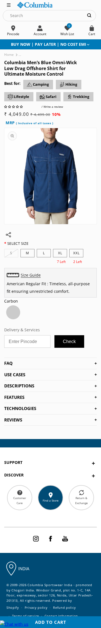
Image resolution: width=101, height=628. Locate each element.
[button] (14, 107)
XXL (76, 253)
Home (9, 54)
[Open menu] (9, 4)
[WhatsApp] (14, 624)
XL (60, 253)
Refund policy (64, 607)
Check (69, 341)
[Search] (89, 15)
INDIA (23, 568)
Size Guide (31, 275)
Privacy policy (36, 607)
